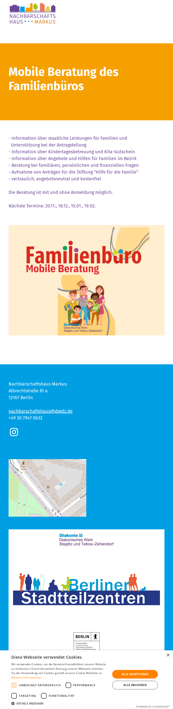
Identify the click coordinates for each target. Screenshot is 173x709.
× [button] (168, 655)
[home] (33, 13)
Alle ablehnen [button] (135, 685)
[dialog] (86, 679)
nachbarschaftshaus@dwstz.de (41, 411)
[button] (59, 703)
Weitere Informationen (26, 677)
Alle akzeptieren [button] (135, 674)
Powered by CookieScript (153, 706)
